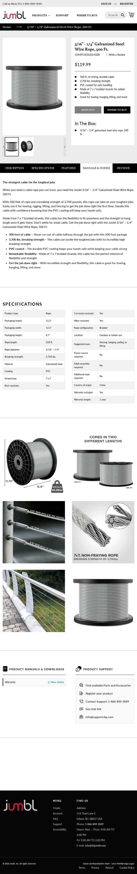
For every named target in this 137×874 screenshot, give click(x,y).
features (68, 168)
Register (126, 3)
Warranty (34, 682)
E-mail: (91, 845)
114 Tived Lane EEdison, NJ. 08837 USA (89, 816)
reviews (123, 168)
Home (7, 27)
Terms (82, 867)
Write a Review (117, 54)
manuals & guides (96, 168)
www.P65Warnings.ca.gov (122, 863)
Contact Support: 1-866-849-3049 (107, 701)
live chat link (93, 709)
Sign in (106, 3)
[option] (11, 146)
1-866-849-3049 (32, 3)
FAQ (55, 818)
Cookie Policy (127, 867)
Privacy (95, 867)
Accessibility (59, 829)
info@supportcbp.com (99, 717)
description (14, 168)
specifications (43, 168)
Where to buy (117, 109)
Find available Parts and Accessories (108, 685)
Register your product (99, 693)
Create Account (57, 811)
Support (57, 824)
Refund (109, 867)
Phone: (90, 824)
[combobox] (116, 15)
